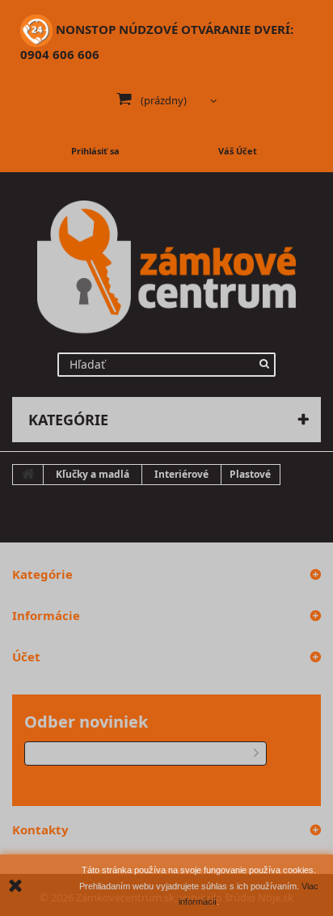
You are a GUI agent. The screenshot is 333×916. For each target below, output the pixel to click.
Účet (26, 656)
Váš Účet (237, 151)
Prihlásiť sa (95, 151)
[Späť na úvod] (28, 474)
